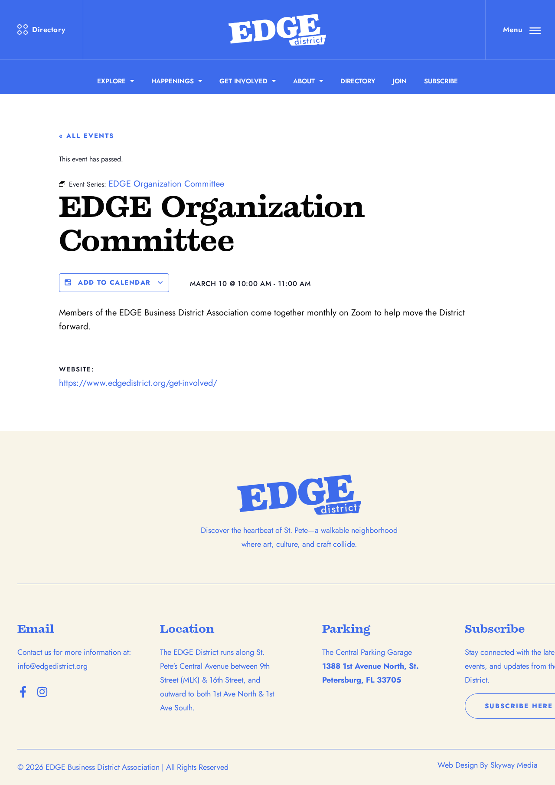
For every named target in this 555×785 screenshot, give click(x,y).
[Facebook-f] (23, 691)
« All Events (86, 136)
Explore (111, 81)
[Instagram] (42, 691)
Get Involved (243, 81)
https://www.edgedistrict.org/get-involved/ (138, 383)
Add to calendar (114, 282)
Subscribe (441, 81)
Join (399, 81)
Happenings (172, 81)
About (304, 81)
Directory (357, 81)
